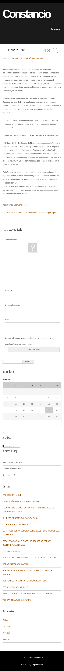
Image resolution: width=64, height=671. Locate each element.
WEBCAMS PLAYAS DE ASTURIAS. (17, 600)
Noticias (6, 633)
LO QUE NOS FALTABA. (14, 50)
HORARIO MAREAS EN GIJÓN (15, 564)
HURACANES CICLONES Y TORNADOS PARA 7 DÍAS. (25, 581)
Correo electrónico (12, 305)
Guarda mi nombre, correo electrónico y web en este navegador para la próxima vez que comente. (31, 341)
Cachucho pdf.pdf (21, 205)
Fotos (5, 620)
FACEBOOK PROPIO (11, 551)
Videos (6, 639)
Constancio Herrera (19, 58)
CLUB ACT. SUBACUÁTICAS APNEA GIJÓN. (21, 518)
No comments (37, 58)
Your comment (11, 240)
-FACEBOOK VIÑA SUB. (12, 495)
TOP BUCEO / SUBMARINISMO (15, 587)
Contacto (53, 29)
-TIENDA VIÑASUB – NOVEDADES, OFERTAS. (22, 501)
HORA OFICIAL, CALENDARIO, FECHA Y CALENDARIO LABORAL (30, 558)
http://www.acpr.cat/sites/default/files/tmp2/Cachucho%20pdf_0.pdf (29, 213)
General (6, 626)
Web (7, 320)
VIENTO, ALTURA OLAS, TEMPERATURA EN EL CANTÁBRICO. (28, 594)
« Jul (5, 432)
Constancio (21, 14)
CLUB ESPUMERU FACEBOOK (15, 524)
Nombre (8, 291)
